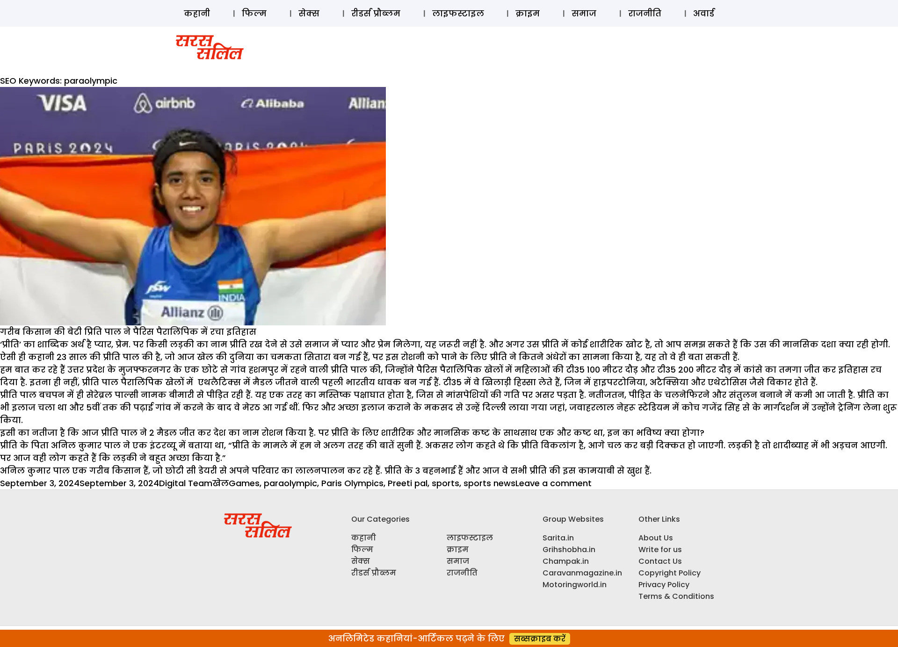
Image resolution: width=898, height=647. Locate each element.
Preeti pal (407, 483)
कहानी (197, 13)
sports (445, 483)
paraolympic (290, 483)
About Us (655, 537)
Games (244, 483)
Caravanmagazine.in (582, 573)
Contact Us (660, 561)
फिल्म (254, 13)
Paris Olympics (352, 483)
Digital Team (185, 483)
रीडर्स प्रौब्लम (375, 13)
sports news (489, 483)
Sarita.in (558, 537)
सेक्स (308, 13)
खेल (220, 483)
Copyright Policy (669, 573)
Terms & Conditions (676, 596)
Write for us (660, 549)
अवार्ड (703, 13)
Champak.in (566, 561)
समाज (584, 13)
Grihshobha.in (569, 549)
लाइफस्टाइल (458, 13)
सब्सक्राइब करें (539, 638)
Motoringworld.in (575, 584)
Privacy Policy (663, 584)
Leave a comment (553, 483)
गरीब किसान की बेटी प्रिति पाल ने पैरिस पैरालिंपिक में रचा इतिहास (128, 332)
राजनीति (644, 13)
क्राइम (527, 13)
